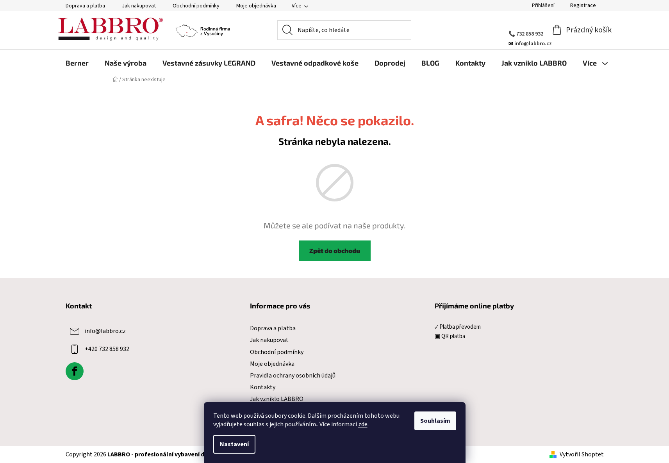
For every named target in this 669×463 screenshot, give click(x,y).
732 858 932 (529, 34)
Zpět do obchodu (334, 250)
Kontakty (262, 387)
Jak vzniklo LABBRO (276, 399)
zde (363, 424)
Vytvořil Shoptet (582, 454)
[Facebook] (75, 371)
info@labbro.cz (105, 331)
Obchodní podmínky (196, 6)
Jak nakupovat (139, 6)
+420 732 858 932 (107, 349)
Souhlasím (435, 421)
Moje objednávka (256, 6)
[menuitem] (77, 63)
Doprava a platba (85, 6)
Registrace (583, 5)
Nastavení (234, 444)
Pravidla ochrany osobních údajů (292, 375)
